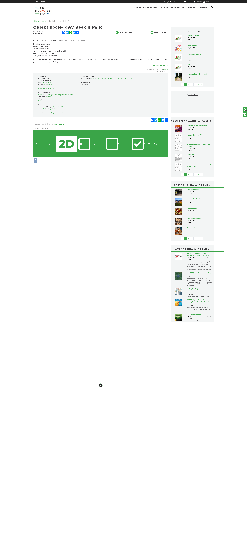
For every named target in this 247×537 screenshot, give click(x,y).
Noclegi (40, 101)
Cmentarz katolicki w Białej (197, 74)
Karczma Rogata (193, 189)
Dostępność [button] (177, 1)
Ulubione (199, 1)
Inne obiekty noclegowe (124, 78)
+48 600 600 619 (57, 107)
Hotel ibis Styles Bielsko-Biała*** (198, 125)
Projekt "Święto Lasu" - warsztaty (199, 273)
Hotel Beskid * (192, 154)
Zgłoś (165, 69)
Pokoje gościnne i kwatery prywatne (103, 78)
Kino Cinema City (193, 35)
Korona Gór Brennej (194, 314)
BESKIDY (35, 1)
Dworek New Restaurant (196, 199)
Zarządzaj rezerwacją (160, 65)
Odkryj (146, 7)
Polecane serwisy (201, 7)
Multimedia (187, 7)
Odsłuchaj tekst (126, 32)
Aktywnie (154, 7)
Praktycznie (175, 7)
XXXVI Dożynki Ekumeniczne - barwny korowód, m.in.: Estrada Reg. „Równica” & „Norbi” (198, 302)
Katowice (192, 105)
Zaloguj (207, 1)
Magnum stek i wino (194, 228)
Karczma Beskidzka (194, 218)
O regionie (136, 7)
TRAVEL (45, 1)
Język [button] (189, 1)
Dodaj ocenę (59, 124)
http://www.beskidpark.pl (59, 113)
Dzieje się (164, 7)
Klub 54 (189, 64)
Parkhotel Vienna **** (194, 135)
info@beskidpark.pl (48, 109)
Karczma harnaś (192, 208)
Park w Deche (192, 45)
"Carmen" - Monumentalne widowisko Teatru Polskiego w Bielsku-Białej (198, 255)
